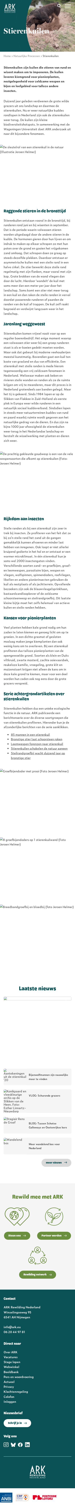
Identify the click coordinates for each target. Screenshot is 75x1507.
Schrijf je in (15, 1423)
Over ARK (10, 1352)
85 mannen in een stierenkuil (30, 734)
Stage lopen (12, 1362)
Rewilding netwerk (35, 1274)
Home (7, 56)
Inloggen (10, 1401)
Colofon (9, 1396)
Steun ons (14, 1235)
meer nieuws (54, 1162)
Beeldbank (11, 1372)
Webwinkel (11, 1367)
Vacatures (11, 1357)
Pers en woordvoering (19, 1377)
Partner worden (52, 1235)
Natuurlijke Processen (26, 56)
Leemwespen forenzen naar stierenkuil (37, 744)
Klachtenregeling (16, 1391)
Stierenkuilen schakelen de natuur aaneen (39, 748)
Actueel (9, 1381)
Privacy (9, 1386)
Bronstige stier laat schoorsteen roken (36, 739)
